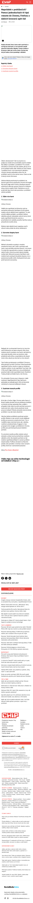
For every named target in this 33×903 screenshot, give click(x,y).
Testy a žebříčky (6, 625)
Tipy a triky (4, 679)
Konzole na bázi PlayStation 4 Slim (11, 805)
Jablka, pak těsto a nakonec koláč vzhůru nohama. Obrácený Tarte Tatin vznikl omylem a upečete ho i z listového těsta (14, 850)
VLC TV (10, 807)
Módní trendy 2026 (22, 783)
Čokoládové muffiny (12, 789)
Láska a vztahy (15, 781)
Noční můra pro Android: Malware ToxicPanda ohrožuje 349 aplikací (16, 817)
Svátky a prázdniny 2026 (11, 783)
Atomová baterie (27, 804)
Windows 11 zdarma (7, 804)
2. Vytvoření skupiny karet (9, 68)
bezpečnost (5, 652)
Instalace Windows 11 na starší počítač (17, 800)
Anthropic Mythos (17, 804)
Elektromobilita (24, 805)
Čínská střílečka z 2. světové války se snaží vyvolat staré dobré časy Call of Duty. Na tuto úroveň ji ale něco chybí (15, 822)
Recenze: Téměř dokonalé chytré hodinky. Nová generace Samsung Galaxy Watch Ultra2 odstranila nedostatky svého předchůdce (15, 638)
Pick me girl (22, 780)
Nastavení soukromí (7, 729)
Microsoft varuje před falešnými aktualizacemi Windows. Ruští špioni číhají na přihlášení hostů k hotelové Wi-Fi (15, 655)
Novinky (7, 6)
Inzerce (22, 727)
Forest (10, 450)
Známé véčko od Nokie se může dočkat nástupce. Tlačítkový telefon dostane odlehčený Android (14, 831)
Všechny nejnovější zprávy (16, 589)
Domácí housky (20, 794)
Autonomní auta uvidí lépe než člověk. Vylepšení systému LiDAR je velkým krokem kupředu (16, 827)
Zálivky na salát (20, 791)
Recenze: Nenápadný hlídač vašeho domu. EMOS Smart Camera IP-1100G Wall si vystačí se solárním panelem (15, 836)
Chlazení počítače (17, 799)
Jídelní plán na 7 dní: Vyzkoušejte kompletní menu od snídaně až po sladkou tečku (15, 865)
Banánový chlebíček (23, 789)
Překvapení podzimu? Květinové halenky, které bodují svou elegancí (16, 870)
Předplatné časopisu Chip (9, 720)
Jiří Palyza (4, 22)
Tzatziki (16, 792)
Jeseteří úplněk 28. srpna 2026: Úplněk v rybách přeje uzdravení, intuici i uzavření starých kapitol (15, 875)
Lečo (4, 794)
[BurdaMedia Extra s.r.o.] (10, 715)
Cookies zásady (6, 733)
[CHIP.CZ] (6, 2)
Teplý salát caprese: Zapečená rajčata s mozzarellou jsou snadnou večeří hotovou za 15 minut (16, 861)
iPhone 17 (4, 807)
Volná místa (5, 722)
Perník (29, 792)
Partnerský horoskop (13, 780)
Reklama (4, 724)
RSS (21, 729)
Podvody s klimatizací (18, 807)
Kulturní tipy (23, 781)
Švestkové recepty (10, 794)
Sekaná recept (22, 792)
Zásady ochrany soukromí (9, 731)
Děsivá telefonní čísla (17, 778)
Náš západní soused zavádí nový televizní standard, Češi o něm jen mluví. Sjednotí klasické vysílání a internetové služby (15, 615)
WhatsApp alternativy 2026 (8, 784)
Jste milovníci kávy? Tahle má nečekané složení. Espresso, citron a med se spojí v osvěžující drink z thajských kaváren (16, 856)
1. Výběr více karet (7, 66)
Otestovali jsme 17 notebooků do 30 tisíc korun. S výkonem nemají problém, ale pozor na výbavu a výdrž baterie (16, 841)
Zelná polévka (9, 792)
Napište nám (20, 573)
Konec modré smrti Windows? (18, 802)
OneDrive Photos (6, 802)
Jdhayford (15, 450)
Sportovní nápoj (12, 791)
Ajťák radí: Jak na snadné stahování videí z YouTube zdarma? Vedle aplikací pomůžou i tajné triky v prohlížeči (15, 701)
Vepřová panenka (17, 788)
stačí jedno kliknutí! (11, 58)
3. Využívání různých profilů (9, 71)
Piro (6, 450)
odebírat (16, 743)
